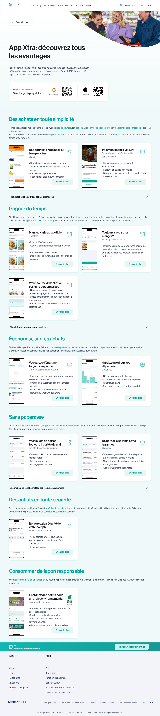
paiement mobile (59, 134)
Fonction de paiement (56, 678)
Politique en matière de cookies (102, 703)
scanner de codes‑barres (99, 128)
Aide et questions (65, 5)
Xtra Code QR (52, 673)
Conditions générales (48, 703)
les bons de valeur (74, 425)
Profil (48, 668)
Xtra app (13, 668)
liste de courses (63, 128)
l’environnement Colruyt (114, 134)
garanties (49, 425)
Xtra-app (30, 5)
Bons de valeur (53, 683)
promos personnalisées (129, 128)
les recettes (82, 217)
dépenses (105, 347)
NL (142, 5)
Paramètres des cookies (128, 703)
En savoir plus (62, 181)
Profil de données (84, 5)
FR (149, 5)
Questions (14, 683)
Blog (39, 5)
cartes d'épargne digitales (63, 347)
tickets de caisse (33, 425)
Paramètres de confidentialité (60, 687)
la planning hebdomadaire (103, 217)
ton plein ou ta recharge (44, 220)
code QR (80, 128)
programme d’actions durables (31, 580)
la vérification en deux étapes (60, 508)
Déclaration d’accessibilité (58, 692)
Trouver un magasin (18, 687)
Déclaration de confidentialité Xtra (73, 703)
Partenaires (49, 5)
